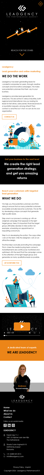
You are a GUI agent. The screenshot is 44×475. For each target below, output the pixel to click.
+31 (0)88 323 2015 (14, 454)
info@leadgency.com (15, 456)
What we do (9, 410)
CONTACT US (9, 117)
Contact (8, 417)
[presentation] (4, 378)
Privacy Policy (18, 467)
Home (7, 407)
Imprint (28, 467)
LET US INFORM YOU (11, 263)
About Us (8, 414)
